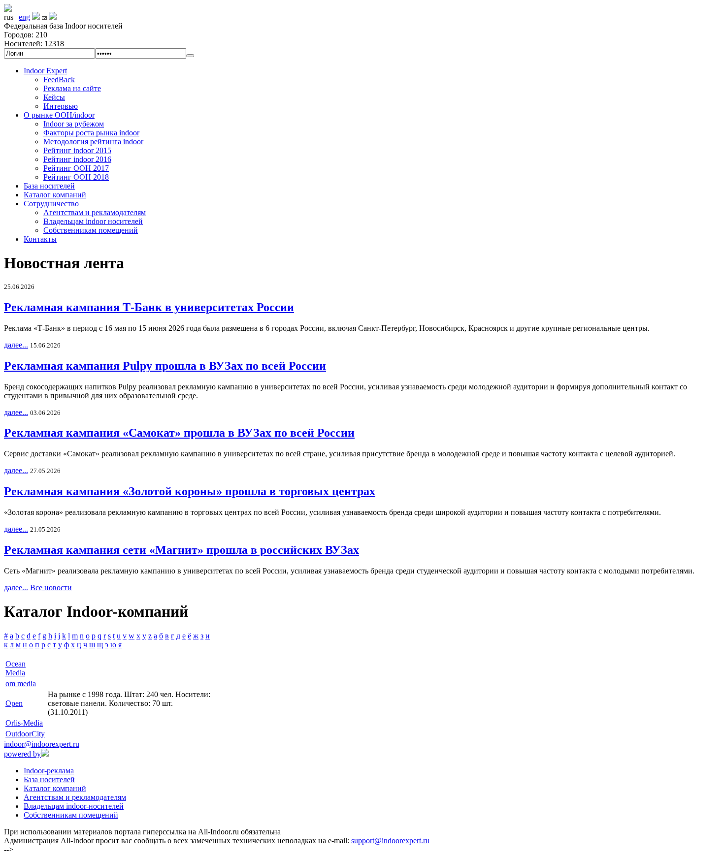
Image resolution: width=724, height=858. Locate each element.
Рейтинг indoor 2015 (77, 150)
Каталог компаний (55, 195)
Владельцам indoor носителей (93, 221)
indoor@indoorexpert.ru (41, 744)
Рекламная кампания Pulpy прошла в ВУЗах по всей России (165, 365)
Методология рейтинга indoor (93, 141)
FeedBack (59, 79)
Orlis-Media (24, 723)
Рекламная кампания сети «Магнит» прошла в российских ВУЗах (181, 549)
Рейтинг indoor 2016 (77, 159)
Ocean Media (15, 668)
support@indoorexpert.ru (390, 840)
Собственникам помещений (90, 230)
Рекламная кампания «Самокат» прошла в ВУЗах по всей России (179, 432)
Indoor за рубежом (73, 124)
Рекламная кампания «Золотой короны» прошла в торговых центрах (189, 491)
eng (24, 17)
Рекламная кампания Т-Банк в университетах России (149, 307)
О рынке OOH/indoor (59, 115)
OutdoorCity (25, 734)
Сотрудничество (51, 203)
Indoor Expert (45, 70)
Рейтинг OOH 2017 (76, 168)
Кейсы (54, 97)
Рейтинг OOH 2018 (76, 177)
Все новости (51, 587)
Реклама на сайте (72, 88)
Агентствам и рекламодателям (94, 212)
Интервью (60, 106)
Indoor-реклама (49, 770)
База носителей (49, 186)
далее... (16, 345)
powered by (22, 754)
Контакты (40, 239)
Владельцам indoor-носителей (74, 806)
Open (14, 703)
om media (20, 683)
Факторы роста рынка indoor (91, 132)
